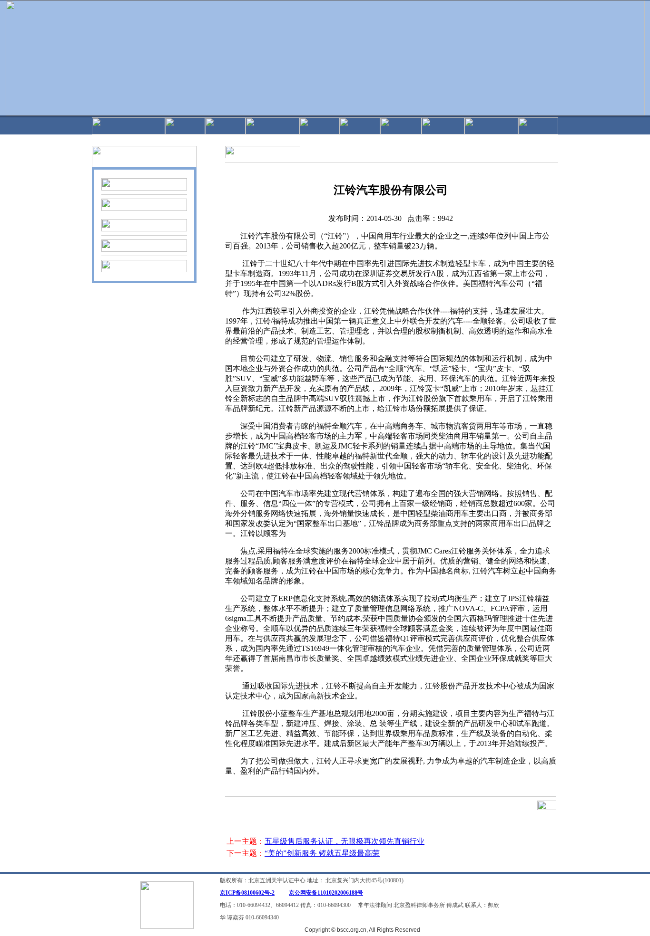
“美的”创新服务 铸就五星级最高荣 (322, 853)
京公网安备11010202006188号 (326, 892)
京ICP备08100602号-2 (247, 892)
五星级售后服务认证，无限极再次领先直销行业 (344, 841)
